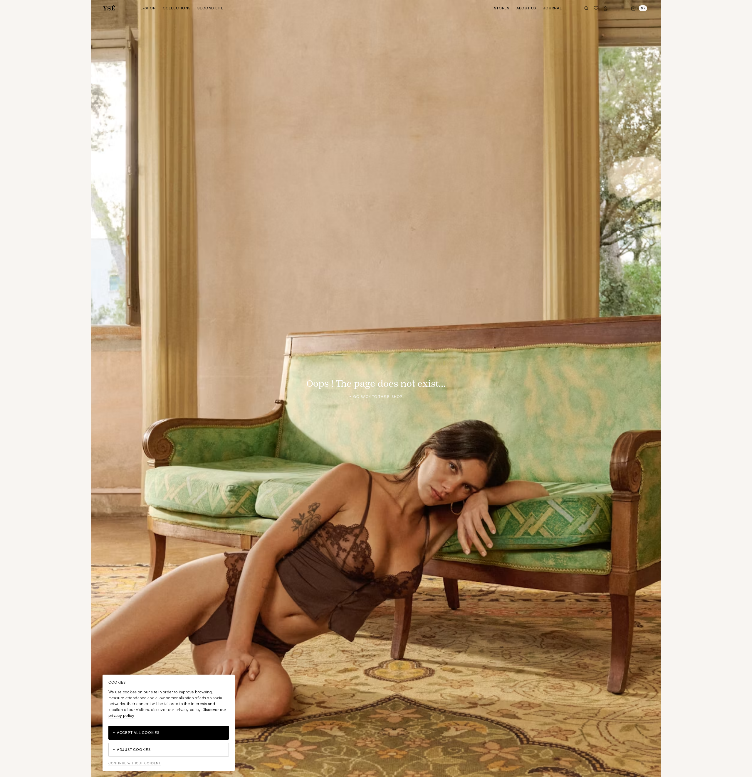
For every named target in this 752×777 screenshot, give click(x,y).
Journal (552, 8)
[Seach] (586, 8)
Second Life (210, 8)
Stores (501, 8)
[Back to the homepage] (109, 8)
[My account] (605, 8)
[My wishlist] (596, 8)
